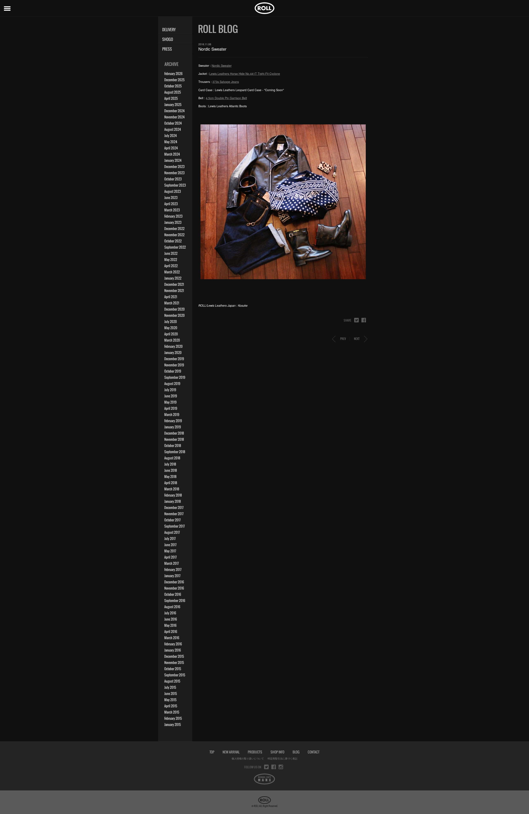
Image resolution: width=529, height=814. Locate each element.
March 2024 (172, 154)
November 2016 (174, 588)
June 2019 (170, 395)
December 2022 (174, 228)
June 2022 (171, 253)
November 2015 (174, 662)
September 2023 (175, 185)
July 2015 (170, 687)
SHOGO (167, 39)
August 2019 (172, 383)
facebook (363, 320)
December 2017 (173, 507)
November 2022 (174, 234)
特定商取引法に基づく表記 (282, 758)
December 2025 (174, 79)
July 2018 (170, 464)
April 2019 (170, 408)
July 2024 (170, 135)
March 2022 (172, 271)
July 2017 (170, 538)
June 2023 (171, 197)
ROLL (264, 8)
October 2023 (173, 178)
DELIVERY (169, 29)
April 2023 (171, 203)
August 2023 (172, 191)
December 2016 (174, 581)
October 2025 (173, 85)
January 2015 (172, 724)
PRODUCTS (255, 752)
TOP (212, 752)
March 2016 (171, 637)
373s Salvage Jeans (225, 82)
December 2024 (174, 110)
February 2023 (173, 216)
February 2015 (173, 718)
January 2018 (172, 501)
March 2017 (171, 563)
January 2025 (172, 104)
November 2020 (174, 315)
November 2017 (173, 513)
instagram (281, 767)
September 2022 (175, 247)
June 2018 (170, 470)
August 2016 (172, 606)
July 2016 (170, 612)
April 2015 (170, 705)
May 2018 (170, 476)
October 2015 (172, 668)
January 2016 (172, 650)
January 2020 (173, 352)
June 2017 (170, 544)
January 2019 (172, 426)
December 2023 (174, 166)
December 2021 (174, 284)
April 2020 (171, 333)
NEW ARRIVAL (231, 752)
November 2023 (174, 172)
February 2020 (173, 346)
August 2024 (172, 129)
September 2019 (174, 377)
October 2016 (172, 594)
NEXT (357, 338)
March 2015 (171, 712)
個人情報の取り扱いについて (248, 758)
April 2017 (170, 557)
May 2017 (170, 550)
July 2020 (170, 321)
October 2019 (172, 371)
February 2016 (173, 643)
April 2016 (170, 631)
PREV (343, 338)
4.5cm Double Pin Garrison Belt (226, 98)
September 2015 (174, 674)
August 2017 (172, 532)
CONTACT (313, 752)
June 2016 (170, 619)
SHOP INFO (277, 752)
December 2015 (174, 656)
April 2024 (171, 147)
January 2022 (172, 278)
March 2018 (171, 488)
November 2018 (174, 439)
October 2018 (172, 445)
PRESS (167, 49)
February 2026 (173, 73)
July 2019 (170, 389)
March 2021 (171, 302)
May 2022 (170, 259)
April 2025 (171, 98)
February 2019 (173, 420)
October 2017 (172, 519)
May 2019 (170, 402)
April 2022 (171, 265)
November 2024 (174, 116)
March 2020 (172, 340)
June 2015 (170, 693)
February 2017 (172, 569)
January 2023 (172, 222)
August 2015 (172, 681)
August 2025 (172, 92)
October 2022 (173, 240)
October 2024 (173, 123)
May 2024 (170, 141)
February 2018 (173, 495)
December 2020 (174, 309)
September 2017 (174, 526)
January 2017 (172, 575)
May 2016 (170, 625)
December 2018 (174, 433)
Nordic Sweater (222, 65)
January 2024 (173, 160)
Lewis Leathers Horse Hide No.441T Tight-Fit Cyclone (244, 74)
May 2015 (170, 699)
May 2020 (170, 327)
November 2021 (174, 290)
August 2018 (172, 457)
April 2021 (170, 296)
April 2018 (170, 482)
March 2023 (172, 209)
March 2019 (171, 414)
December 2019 (174, 358)
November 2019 (174, 364)
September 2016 (174, 600)
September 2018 (174, 451)
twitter (356, 320)
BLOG (296, 752)
